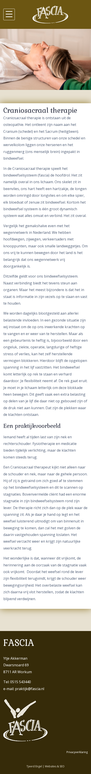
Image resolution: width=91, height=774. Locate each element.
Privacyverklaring (77, 752)
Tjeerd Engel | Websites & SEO (45, 766)
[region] (45, 59)
